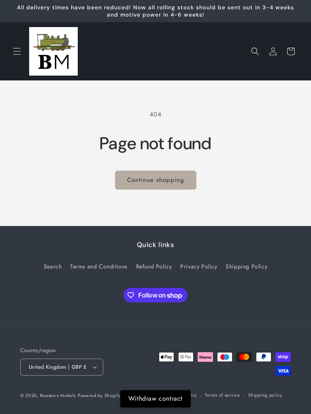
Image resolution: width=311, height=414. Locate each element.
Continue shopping (155, 179)
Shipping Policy (246, 266)
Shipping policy (265, 395)
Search (53, 266)
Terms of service (222, 395)
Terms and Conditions (99, 266)
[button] (17, 51)
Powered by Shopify (99, 395)
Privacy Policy (198, 266)
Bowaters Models (58, 395)
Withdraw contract (155, 398)
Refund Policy (154, 266)
